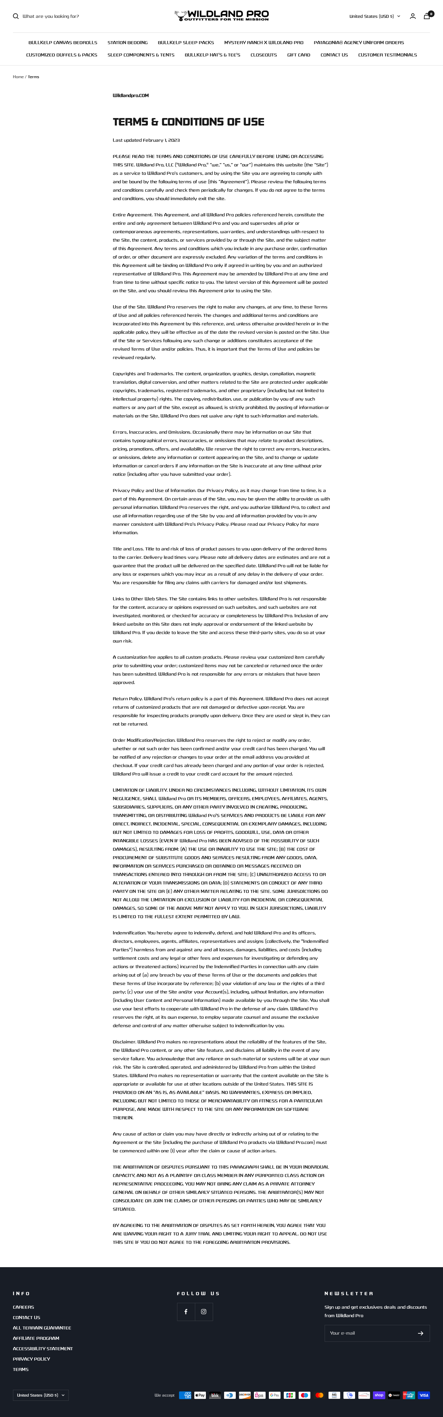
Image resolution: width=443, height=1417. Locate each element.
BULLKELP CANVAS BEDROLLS (63, 42)
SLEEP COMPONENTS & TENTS (141, 55)
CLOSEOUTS (264, 55)
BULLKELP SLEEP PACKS (186, 42)
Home (18, 76)
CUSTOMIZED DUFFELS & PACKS (61, 55)
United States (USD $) (372, 16)
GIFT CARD (298, 55)
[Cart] (427, 16)
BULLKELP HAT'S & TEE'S (212, 55)
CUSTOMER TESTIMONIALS (387, 55)
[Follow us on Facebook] (186, 1312)
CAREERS (23, 1307)
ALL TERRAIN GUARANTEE (42, 1328)
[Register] (421, 1333)
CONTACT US (334, 55)
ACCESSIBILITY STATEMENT (43, 1348)
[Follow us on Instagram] (204, 1312)
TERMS (21, 1369)
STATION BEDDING (128, 42)
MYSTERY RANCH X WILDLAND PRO (264, 42)
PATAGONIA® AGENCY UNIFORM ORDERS (359, 42)
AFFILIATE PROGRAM (36, 1338)
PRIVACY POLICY (31, 1359)
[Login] (413, 16)
